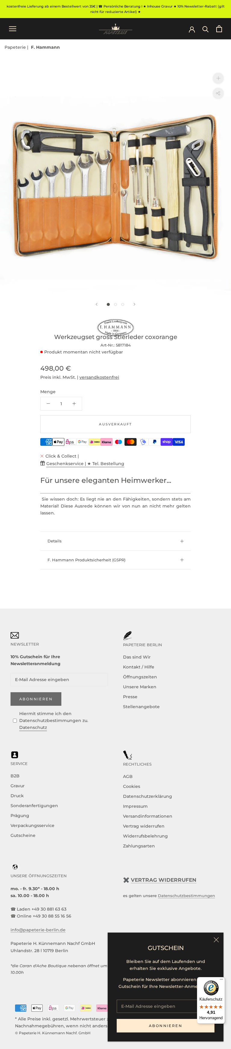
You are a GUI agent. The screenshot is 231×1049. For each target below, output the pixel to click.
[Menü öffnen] (12, 28)
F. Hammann (45, 47)
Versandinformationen (147, 816)
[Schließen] (216, 940)
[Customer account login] (192, 29)
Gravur (18, 785)
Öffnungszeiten (140, 677)
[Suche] (205, 29)
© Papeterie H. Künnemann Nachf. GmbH (53, 1033)
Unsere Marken (139, 687)
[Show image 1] (108, 304)
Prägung (20, 815)
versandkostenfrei (99, 377)
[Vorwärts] (134, 304)
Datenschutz (33, 727)
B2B (15, 776)
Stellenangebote (141, 706)
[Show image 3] (122, 304)
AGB (128, 776)
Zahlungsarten (139, 846)
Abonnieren (165, 1025)
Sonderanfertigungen (34, 805)
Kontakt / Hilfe (138, 667)
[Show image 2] (115, 304)
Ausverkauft (115, 424)
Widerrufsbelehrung (145, 836)
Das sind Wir (137, 657)
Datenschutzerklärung (147, 796)
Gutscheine (23, 835)
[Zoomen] (218, 78)
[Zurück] (96, 304)
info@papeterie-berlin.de (38, 930)
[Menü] (221, 980)
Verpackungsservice (32, 825)
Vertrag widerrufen (144, 826)
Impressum (135, 806)
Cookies (131, 786)
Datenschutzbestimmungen (186, 895)
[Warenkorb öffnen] (219, 28)
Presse (130, 696)
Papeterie (16, 47)
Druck (17, 795)
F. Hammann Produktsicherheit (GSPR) (86, 559)
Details (55, 540)
